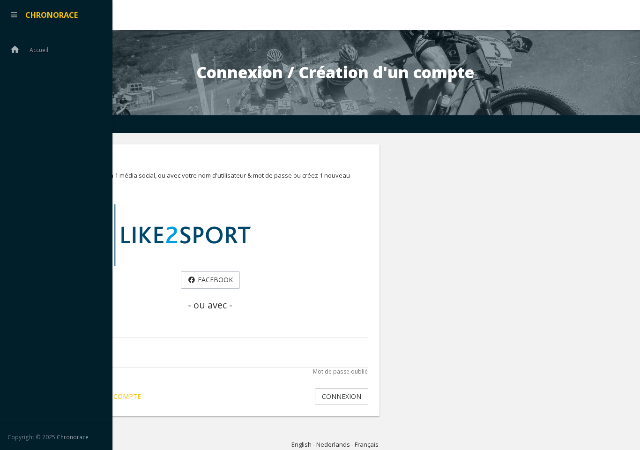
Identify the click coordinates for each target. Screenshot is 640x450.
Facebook (214, 279)
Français (367, 444)
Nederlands (333, 444)
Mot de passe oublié (340, 371)
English (301, 444)
